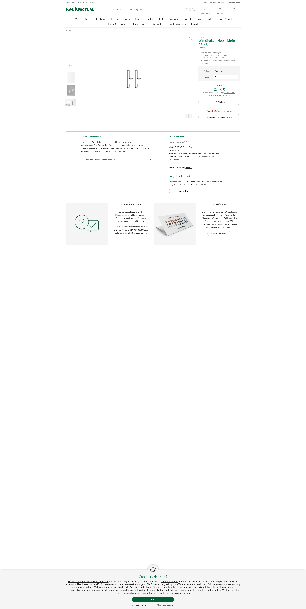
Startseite (69, 30)
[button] (191, 38)
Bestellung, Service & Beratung (222, 2)
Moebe (188, 167)
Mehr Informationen (165, 605)
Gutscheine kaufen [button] (219, 233)
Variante (206, 71)
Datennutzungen (169, 581)
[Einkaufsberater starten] (193, 9)
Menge (207, 77)
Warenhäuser (71, 2)
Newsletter (94, 2)
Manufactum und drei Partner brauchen (88, 581)
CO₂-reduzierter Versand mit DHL (219, 95)
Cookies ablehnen (139, 605)
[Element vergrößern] (190, 116)
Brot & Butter (83, 2)
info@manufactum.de (137, 233)
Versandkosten (229, 93)
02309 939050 (137, 230)
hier (219, 590)
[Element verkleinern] (186, 116)
